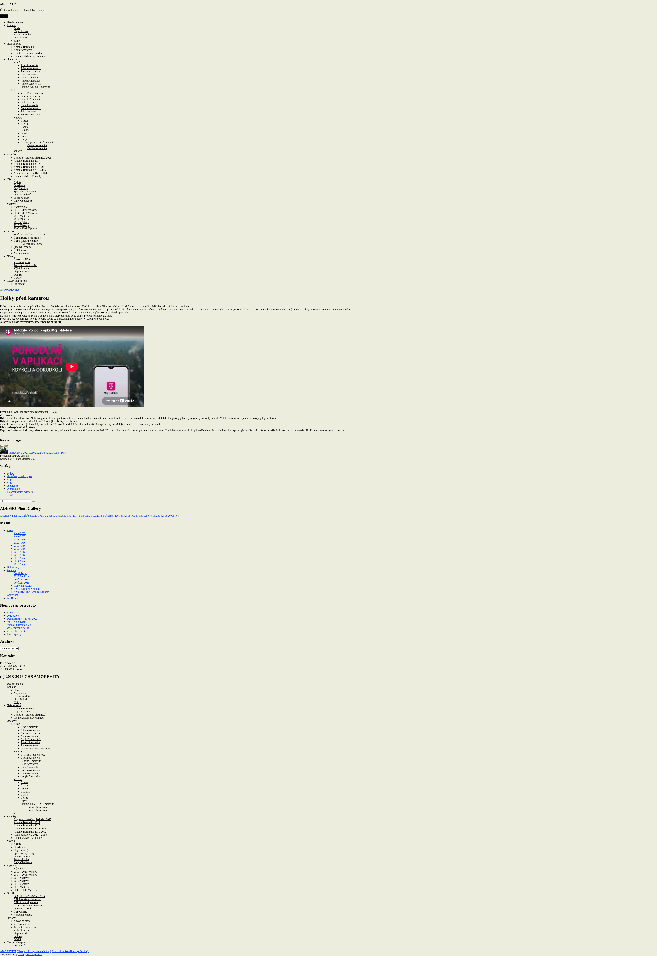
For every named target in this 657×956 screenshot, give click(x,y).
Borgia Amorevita (30, 114)
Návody (11, 256)
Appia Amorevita (23, 49)
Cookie (24, 126)
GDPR (17, 277)
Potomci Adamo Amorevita (35, 86)
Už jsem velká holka (18, 627)
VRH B (18, 89)
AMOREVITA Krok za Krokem (31, 591)
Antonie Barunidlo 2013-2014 (30, 166)
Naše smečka (14, 43)
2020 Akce (19, 542)
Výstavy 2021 (21, 206)
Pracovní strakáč (22, 246)
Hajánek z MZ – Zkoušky (28, 176)
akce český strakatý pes (19, 476)
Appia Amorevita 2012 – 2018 (30, 173)
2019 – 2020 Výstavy (25, 209)
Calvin (24, 123)
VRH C (18, 117)
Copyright (12, 594)
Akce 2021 (47, 452)
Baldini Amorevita (30, 96)
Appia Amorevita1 (31, 77)
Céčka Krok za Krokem (27, 588)
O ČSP (11, 231)
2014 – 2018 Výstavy (25, 213)
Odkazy (18, 274)
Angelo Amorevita (31, 83)
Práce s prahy (14, 634)
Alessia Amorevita (30, 71)
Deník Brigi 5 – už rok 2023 (22, 618)
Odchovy (12, 59)
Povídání (11, 570)
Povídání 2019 (21, 582)
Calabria (25, 129)
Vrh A (17, 62)
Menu (4, 16)
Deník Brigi (20, 573)
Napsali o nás (21, 31)
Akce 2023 (20, 533)
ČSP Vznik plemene (31, 243)
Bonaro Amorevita (31, 108)
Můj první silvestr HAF (19, 621)
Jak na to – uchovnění (25, 265)
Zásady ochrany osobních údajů (34, 951)
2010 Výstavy (21, 225)
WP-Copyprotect (34, 954)
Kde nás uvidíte (22, 34)
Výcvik (11, 179)
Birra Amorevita (29, 105)
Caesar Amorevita (37, 145)
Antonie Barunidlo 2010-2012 (30, 169)
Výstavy (11, 203)
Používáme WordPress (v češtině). (70, 951)
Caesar (24, 120)
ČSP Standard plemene (26, 240)
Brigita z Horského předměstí (29, 52)
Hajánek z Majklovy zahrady (29, 56)
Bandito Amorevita (31, 99)
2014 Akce (19, 561)
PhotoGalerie (21, 37)
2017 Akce (19, 551)
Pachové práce (21, 197)
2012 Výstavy (21, 219)
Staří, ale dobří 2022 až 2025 (29, 234)
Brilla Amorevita (29, 111)
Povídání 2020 (21, 579)
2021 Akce (19, 539)
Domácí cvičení (22, 194)
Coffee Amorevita (37, 148)
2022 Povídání (21, 576)
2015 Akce (19, 557)
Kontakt (11, 25)
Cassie (24, 133)
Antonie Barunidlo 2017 (27, 160)
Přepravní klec (21, 271)
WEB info (12, 598)
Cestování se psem (17, 280)
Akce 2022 (20, 536)
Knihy (17, 40)
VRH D (18, 151)
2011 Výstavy (21, 222)
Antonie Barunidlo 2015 (27, 163)
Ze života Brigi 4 (16, 631)
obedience (12, 485)
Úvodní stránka (15, 22)
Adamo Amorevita (31, 68)
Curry (24, 139)
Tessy (64, 452)
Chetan (21, 954)
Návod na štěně (22, 259)
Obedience (19, 185)
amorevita (13, 452)
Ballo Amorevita (29, 102)
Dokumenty (13, 567)
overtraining (13, 488)
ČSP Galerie (20, 249)
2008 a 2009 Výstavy (25, 228)
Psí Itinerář (19, 283)
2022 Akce (13, 615)
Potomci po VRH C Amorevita (37, 142)
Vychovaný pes (22, 262)
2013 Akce (19, 564)
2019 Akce (19, 545)
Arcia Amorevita (29, 74)
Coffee (24, 136)
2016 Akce (19, 554)
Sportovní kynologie (25, 191)
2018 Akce (19, 548)
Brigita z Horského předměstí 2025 (32, 157)
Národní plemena (23, 253)
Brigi (9, 482)
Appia (56, 452)
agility (10, 473)
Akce (10, 530)
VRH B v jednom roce (33, 92)
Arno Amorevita (29, 65)
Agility (17, 182)
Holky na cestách (23, 585)
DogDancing (21, 188)
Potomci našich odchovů (20, 491)
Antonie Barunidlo (24, 46)
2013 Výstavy (21, 216)
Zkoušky (11, 154)
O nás (17, 28)
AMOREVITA (8, 4)
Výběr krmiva (21, 268)
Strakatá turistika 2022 (19, 624)
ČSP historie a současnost (27, 237)
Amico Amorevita (30, 80)
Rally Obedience (23, 200)
